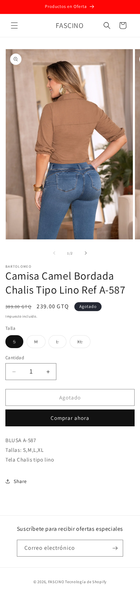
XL (83, 343)
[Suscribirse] (115, 548)
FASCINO (56, 581)
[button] (14, 25)
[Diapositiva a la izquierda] (54, 253)
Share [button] (20, 481)
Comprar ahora (70, 417)
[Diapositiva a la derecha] (86, 253)
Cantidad (14, 358)
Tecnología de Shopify (86, 581)
